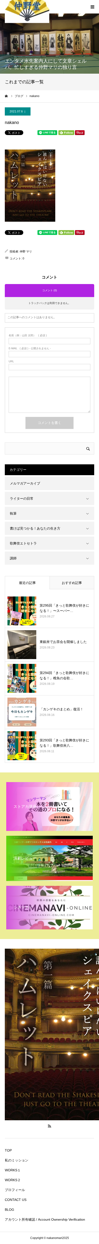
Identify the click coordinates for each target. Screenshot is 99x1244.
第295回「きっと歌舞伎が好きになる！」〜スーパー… (64, 608)
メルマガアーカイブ (25, 483)
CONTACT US (15, 1200)
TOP (8, 1150)
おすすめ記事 (72, 583)
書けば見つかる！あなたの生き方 (35, 528)
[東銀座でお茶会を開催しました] (21, 644)
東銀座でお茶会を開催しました (63, 642)
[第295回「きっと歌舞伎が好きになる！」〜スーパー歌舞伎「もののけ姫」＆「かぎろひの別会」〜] (21, 610)
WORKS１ (13, 1170)
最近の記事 (27, 583)
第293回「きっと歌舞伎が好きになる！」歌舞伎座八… (64, 742)
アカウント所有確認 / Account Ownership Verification (45, 1219)
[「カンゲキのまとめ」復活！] (21, 712)
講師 (13, 558)
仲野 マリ (26, 251)
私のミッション (16, 1160)
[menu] (92, 6)
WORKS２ (13, 1180)
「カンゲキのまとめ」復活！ (61, 709)
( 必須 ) (28, 335)
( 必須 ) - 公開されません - (30, 348)
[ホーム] (6, 96)
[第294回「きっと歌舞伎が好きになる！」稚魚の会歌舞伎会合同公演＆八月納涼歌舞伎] (21, 678)
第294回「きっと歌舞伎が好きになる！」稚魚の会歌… (64, 675)
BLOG (9, 1210)
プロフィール (15, 1190)
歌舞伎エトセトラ (23, 543)
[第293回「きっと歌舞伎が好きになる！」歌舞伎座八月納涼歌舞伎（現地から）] (21, 745)
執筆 (13, 513)
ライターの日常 (21, 498)
